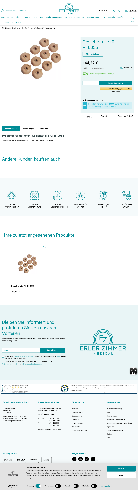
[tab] (11, 128)
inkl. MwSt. (130, 11)
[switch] (58, 486)
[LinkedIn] (94, 459)
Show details (105, 486)
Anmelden (51, 350)
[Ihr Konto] (119, 11)
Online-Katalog (77, 423)
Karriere (109, 434)
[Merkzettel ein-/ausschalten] (45, 247)
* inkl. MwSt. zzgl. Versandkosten (93, 68)
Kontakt (75, 409)
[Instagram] (88, 459)
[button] (116, 89)
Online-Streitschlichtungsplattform (119, 423)
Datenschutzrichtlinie (10, 364)
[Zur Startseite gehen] (69, 8)
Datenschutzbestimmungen (23, 356)
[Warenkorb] (122, 10)
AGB (58, 356)
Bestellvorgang (77, 412)
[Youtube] (81, 459)
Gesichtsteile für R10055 (22, 286)
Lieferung (75, 420)
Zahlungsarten (77, 416)
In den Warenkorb (115, 83)
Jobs (108, 438)
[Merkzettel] (114, 11)
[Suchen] (2, 10)
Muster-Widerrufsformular (116, 420)
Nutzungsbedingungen (32, 364)
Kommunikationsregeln (115, 430)
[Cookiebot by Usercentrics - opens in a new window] (13, 486)
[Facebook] (75, 459)
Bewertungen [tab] (28, 128)
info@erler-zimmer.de (15, 421)
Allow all (121, 468)
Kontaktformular (55, 429)
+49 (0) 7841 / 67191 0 (46, 414)
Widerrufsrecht (112, 416)
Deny (121, 475)
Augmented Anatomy (79, 430)
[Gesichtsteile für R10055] (27, 263)
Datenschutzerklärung (114, 409)
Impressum (110, 427)
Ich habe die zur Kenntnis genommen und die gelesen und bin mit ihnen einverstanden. (35, 357)
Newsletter (76, 427)
